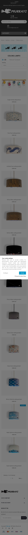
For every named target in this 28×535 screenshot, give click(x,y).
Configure (5, 273)
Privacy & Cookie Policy (20, 276)
